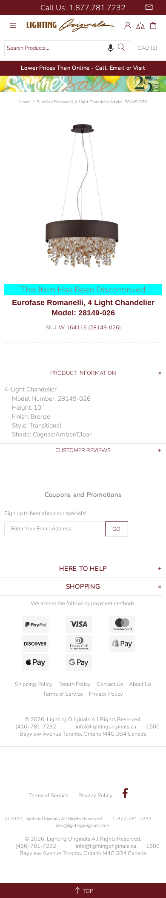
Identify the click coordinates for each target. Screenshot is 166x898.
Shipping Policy (33, 684)
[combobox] (67, 48)
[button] (110, 48)
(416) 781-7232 (35, 727)
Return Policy (74, 684)
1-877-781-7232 (132, 819)
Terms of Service (63, 694)
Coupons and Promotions (83, 494)
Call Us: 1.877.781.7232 (83, 8)
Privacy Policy (106, 694)
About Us (140, 684)
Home (24, 102)
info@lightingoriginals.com (82, 825)
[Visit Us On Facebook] (125, 794)
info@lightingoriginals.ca (106, 727)
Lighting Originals (72, 25)
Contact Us (110, 684)
